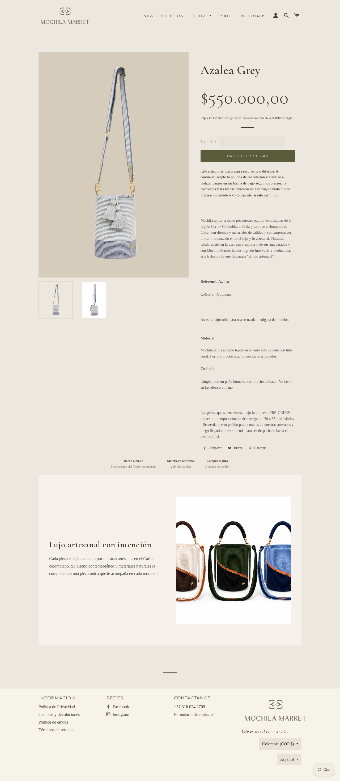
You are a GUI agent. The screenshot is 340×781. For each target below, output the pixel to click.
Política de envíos (53, 722)
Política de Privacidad (57, 706)
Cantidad (208, 141)
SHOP (200, 16)
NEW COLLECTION (163, 16)
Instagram (120, 714)
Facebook (120, 706)
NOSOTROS (253, 16)
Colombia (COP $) (278, 744)
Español (287, 759)
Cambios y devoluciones (59, 714)
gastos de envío (240, 118)
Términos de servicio (56, 730)
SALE (226, 16)
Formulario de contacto (193, 714)
